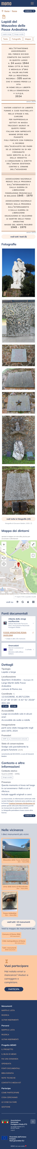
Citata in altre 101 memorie (15, 639)
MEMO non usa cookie (18, 1146)
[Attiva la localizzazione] (4, 563)
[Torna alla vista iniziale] (33, 555)
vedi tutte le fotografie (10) (19, 519)
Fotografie (16, 39)
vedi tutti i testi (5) (18, 236)
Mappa (28, 39)
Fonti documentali (10, 1068)
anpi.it (13, 1130)
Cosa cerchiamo (9, 1097)
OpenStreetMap (25, 593)
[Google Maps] (23, 602)
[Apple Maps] (28, 602)
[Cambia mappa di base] (4, 557)
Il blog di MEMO (8, 1054)
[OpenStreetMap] (17, 602)
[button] (31, 523)
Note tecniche (8, 1078)
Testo (5, 39)
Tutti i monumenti (9, 948)
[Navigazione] (32, 3)
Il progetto (7, 1049)
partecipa (13, 989)
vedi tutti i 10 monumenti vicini (18, 923)
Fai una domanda (9, 1059)
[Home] (6, 3)
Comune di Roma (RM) (11, 935)
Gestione (5, 1107)
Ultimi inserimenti (10, 1020)
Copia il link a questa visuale (26, 597)
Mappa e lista (8, 1010)
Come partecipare (10, 1092)
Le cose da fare (9, 1102)
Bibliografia (7, 1073)
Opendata (6, 1063)
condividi (28, 11)
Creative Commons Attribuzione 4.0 (22, 803)
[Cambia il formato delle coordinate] (14, 694)
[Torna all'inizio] (33, 1121)
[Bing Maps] (33, 602)
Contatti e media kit (11, 1082)
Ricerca (5, 1015)
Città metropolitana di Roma (13, 942)
